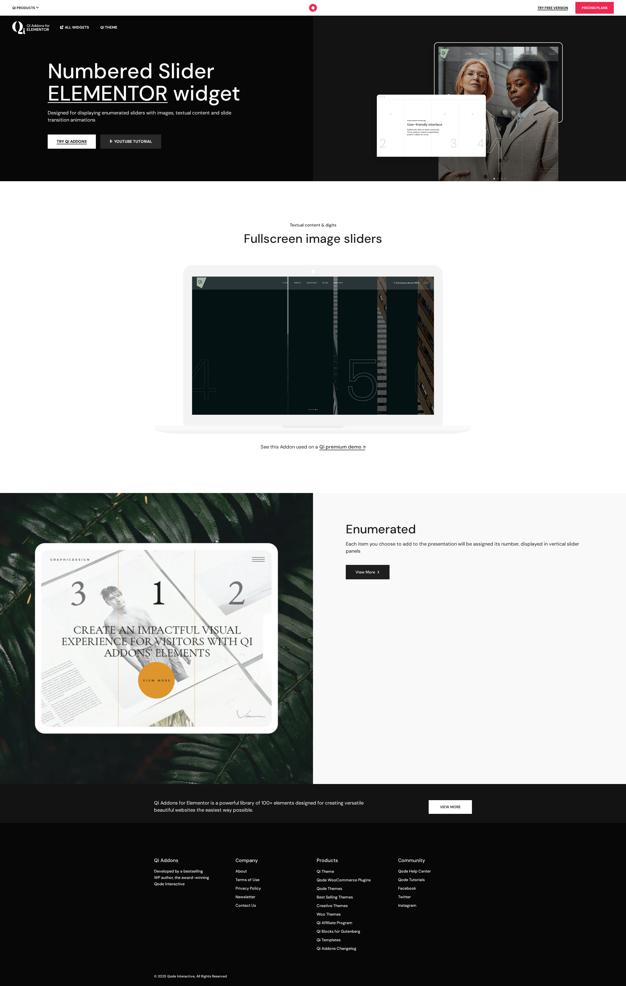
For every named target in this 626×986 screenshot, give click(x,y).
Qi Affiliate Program (334, 922)
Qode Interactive (181, 976)
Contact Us (245, 905)
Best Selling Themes (335, 897)
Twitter (404, 896)
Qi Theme (325, 871)
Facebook (407, 888)
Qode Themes (329, 888)
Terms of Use (247, 879)
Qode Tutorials (411, 879)
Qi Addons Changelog (336, 948)
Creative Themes (332, 905)
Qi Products (23, 8)
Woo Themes (329, 914)
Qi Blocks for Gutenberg (338, 931)
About (241, 871)
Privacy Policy (248, 888)
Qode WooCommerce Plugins (344, 880)
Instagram (407, 905)
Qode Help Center (414, 871)
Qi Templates (329, 939)
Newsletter (245, 896)
